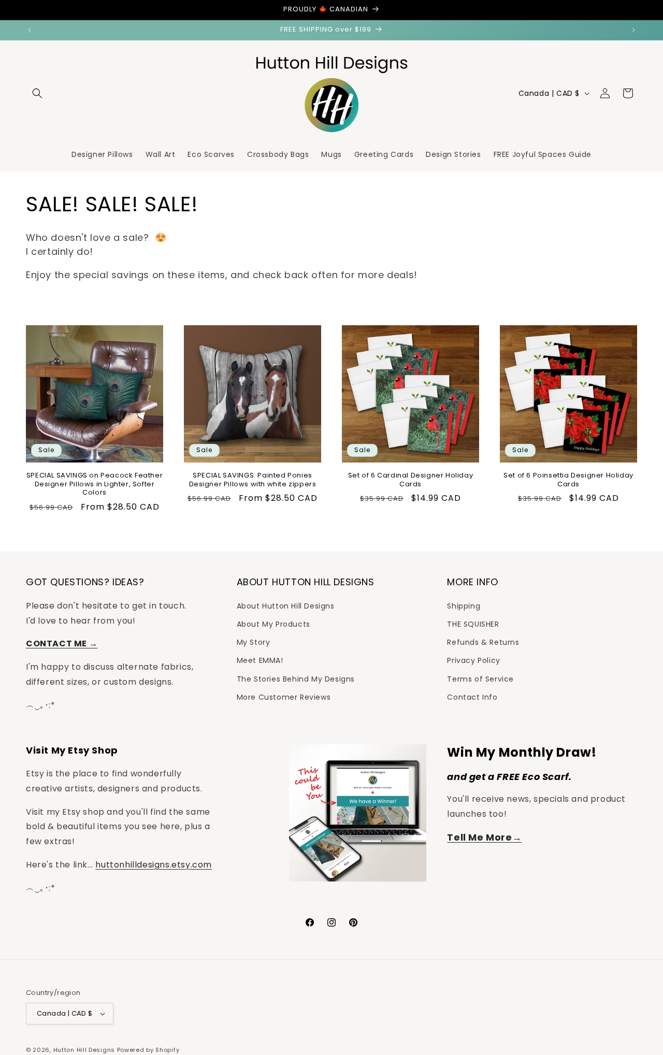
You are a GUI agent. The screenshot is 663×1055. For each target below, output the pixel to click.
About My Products (273, 624)
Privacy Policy (473, 660)
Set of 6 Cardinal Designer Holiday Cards (410, 480)
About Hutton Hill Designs (286, 606)
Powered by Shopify (148, 1050)
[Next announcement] (633, 30)
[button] (37, 93)
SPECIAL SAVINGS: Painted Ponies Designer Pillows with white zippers (252, 480)
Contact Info (472, 697)
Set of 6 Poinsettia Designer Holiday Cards (568, 480)
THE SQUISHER (473, 624)
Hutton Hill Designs (84, 1050)
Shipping (463, 606)
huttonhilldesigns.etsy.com (153, 865)
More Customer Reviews (284, 697)
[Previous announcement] (29, 30)
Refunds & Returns (483, 642)
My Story (253, 642)
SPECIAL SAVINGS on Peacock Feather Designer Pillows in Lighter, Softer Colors (94, 484)
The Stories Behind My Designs (296, 679)
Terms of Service (480, 679)
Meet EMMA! (260, 660)
